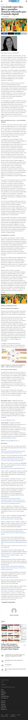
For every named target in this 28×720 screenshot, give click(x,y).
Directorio (3, 700)
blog (19, 104)
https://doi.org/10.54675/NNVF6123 (9, 577)
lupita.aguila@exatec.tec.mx (12, 440)
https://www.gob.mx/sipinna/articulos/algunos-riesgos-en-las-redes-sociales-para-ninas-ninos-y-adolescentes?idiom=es (13, 568)
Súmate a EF (4, 709)
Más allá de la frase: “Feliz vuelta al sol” (14, 660)
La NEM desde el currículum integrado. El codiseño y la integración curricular (14, 655)
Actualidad (3, 692)
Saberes (3, 694)
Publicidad (3, 705)
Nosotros (3, 702)
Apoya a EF (3, 707)
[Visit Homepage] (14, 1)
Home (2, 4)
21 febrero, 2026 (14, 16)
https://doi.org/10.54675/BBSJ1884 (9, 583)
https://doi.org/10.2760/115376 (8, 599)
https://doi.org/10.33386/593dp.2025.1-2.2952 (12, 485)
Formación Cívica (5, 696)
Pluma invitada (6, 16)
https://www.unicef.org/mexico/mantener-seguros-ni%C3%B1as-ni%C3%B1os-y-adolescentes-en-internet (14, 591)
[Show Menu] (1, 1)
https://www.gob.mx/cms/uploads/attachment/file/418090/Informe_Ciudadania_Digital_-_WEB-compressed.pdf (14, 555)
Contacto (3, 704)
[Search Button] (26, 1)
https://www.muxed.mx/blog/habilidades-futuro (13, 468)
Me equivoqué (8, 664)
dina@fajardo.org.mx (10, 420)
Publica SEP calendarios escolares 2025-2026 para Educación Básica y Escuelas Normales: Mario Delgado (10, 646)
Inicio (2, 689)
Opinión (5, 4)
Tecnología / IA (4, 697)
